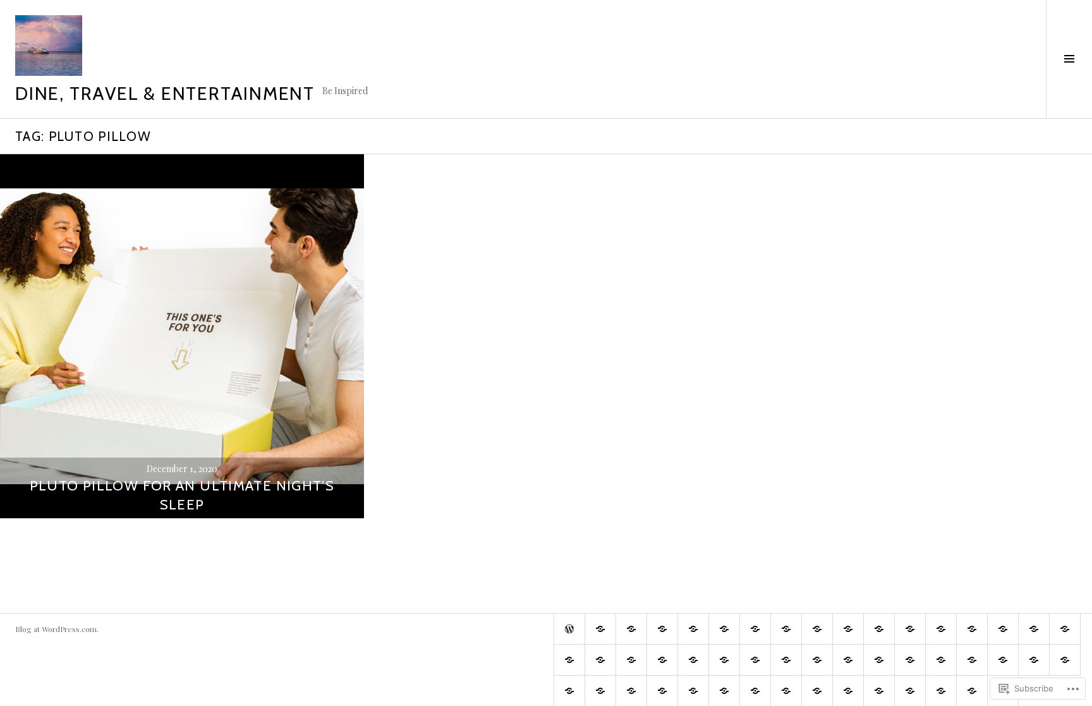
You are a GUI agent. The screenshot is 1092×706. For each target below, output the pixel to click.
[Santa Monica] (631, 660)
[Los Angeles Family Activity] (724, 660)
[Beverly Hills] (662, 629)
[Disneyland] (1065, 660)
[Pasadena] (600, 660)
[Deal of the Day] (817, 660)
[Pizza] (786, 691)
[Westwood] (662, 691)
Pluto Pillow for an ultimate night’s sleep (182, 495)
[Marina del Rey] (600, 691)
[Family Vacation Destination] (972, 660)
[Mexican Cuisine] (1065, 629)
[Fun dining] (848, 629)
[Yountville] (755, 691)
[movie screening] (569, 660)
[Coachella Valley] (755, 660)
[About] (941, 691)
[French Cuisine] (910, 660)
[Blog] (879, 691)
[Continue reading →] (182, 336)
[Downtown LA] (631, 691)
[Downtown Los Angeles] (724, 629)
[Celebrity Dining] (1003, 660)
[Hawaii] (910, 629)
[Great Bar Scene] (879, 629)
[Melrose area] (1034, 629)
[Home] (569, 629)
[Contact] (972, 691)
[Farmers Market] (755, 629)
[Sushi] (662, 660)
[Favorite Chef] (786, 629)
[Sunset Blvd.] (1034, 660)
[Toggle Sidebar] (1069, 59)
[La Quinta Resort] (786, 660)
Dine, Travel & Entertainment (165, 93)
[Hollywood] (941, 629)
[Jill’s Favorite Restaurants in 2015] (879, 660)
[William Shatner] (693, 660)
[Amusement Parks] (600, 629)
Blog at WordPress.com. (57, 629)
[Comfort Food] (631, 629)
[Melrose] (569, 691)
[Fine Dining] (817, 629)
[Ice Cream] (972, 629)
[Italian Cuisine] (1003, 629)
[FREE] (848, 660)
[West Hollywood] (941, 660)
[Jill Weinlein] (693, 629)
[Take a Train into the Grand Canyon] (817, 691)
